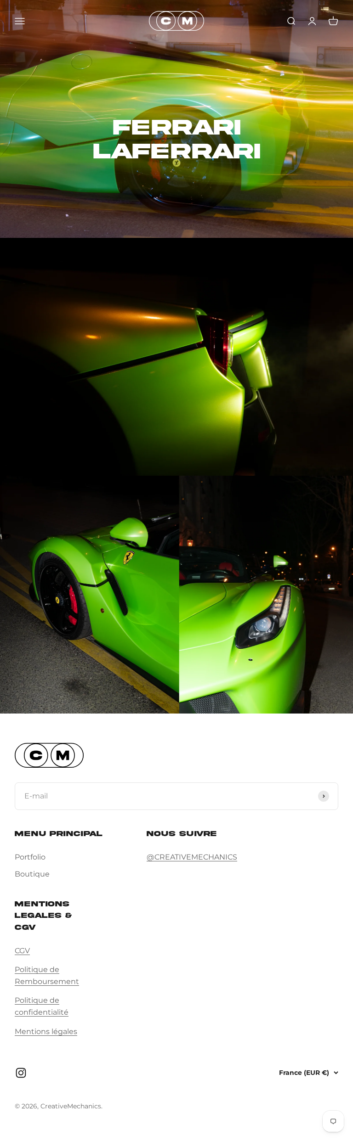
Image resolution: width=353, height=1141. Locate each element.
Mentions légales (46, 1031)
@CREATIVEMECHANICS (192, 857)
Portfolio (30, 857)
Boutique (32, 874)
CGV (22, 950)
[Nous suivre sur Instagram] (21, 1073)
